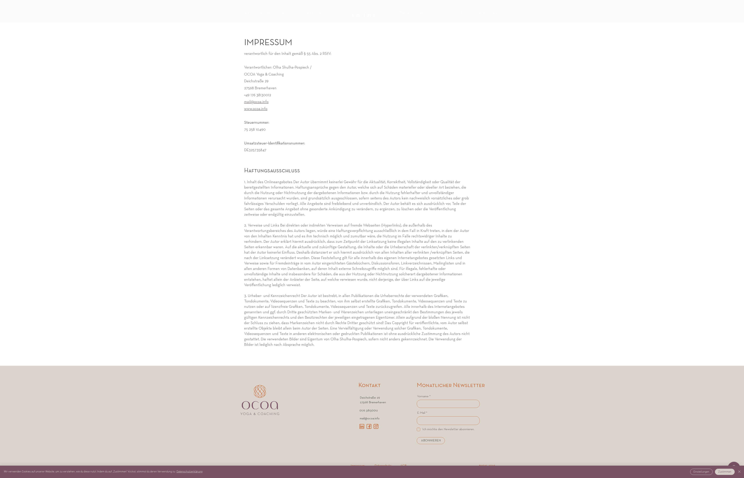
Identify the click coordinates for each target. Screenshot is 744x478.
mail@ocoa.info (256, 102)
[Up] (734, 452)
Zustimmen (724, 472)
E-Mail (421, 413)
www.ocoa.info (255, 109)
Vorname (423, 396)
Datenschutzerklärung (189, 471)
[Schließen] (739, 472)
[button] (324, 12)
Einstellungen (701, 472)
